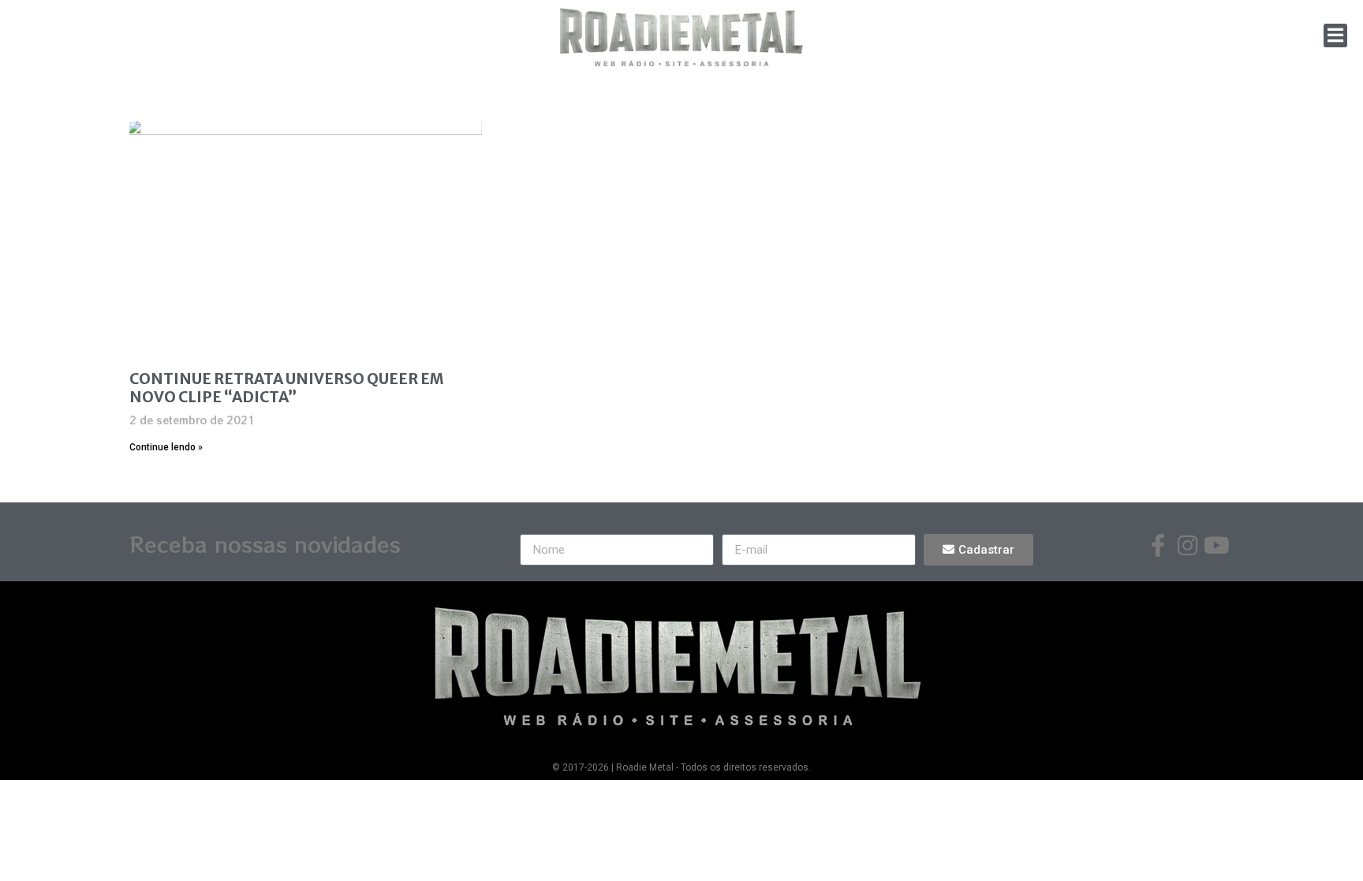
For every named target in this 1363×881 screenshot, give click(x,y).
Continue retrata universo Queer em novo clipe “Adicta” (286, 387)
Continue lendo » (166, 447)
